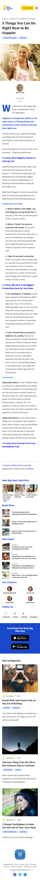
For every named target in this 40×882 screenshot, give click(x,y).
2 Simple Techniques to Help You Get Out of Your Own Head (19, 826)
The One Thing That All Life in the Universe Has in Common (18, 764)
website (29, 468)
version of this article (13, 465)
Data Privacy (27, 866)
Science (18, 770)
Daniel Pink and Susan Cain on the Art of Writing (19, 702)
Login (34, 866)
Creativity (6, 708)
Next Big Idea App (8, 864)
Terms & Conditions (16, 866)
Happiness (23, 38)
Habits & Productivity (10, 38)
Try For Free (27, 8)
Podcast (21, 864)
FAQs (26, 864)
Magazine (5, 19)
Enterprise (33, 864)
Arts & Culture (8, 770)
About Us (6, 866)
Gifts (16, 864)
